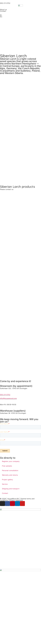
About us (3, 9)
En (1, 15)
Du (1, 17)
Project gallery (7, 480)
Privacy (12, 500)
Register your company (11, 461)
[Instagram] (2, 503)
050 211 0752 (5, 395)
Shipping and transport (10, 489)
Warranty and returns (10, 475)
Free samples (7, 466)
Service (5, 484)
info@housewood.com (8, 398)
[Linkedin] (17, 503)
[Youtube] (22, 503)
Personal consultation (10, 470)
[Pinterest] (12, 503)
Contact (3, 11)
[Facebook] (7, 503)
